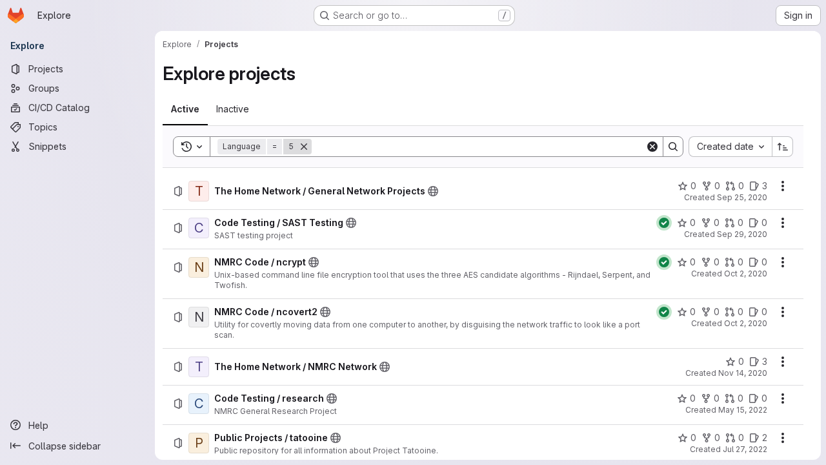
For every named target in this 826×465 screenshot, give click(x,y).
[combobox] (730, 146)
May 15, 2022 (742, 410)
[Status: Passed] (664, 223)
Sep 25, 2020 (742, 197)
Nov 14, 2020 (742, 373)
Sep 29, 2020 (742, 234)
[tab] (185, 109)
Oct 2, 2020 (745, 273)
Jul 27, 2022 (745, 449)
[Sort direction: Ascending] (782, 146)
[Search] (673, 146)
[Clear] (652, 146)
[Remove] (304, 146)
